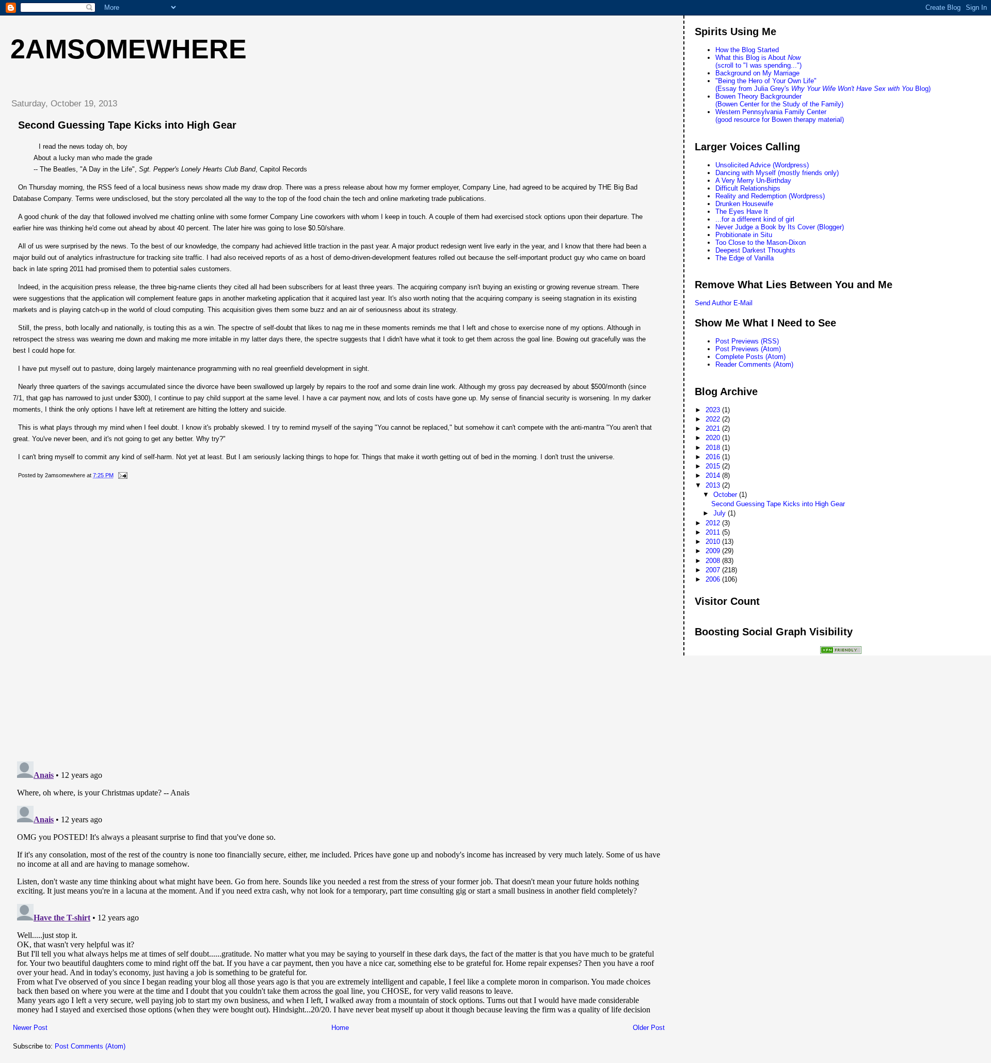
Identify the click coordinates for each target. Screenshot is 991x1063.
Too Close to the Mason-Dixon (760, 242)
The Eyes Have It (741, 211)
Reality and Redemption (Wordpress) (770, 196)
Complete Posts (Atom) (750, 357)
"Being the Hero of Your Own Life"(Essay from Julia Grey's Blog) (823, 84)
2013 (714, 485)
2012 (714, 523)
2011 (714, 532)
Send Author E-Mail (724, 303)
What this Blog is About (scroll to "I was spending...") (758, 61)
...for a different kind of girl (754, 219)
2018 (714, 447)
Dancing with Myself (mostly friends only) (777, 173)
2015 (714, 466)
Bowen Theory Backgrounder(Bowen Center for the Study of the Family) (779, 100)
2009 (714, 551)
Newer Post (30, 1027)
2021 (714, 428)
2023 (714, 410)
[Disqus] (339, 620)
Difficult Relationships (747, 188)
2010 (714, 541)
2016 (714, 457)
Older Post (649, 1027)
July (720, 513)
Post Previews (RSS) (747, 341)
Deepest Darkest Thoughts (755, 250)
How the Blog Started (747, 50)
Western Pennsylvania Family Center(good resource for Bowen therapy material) (779, 115)
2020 (714, 438)
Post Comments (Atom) (90, 1046)
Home (340, 1027)
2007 (714, 570)
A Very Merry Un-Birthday (753, 180)
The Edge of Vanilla (744, 258)
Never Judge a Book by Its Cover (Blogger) (779, 227)
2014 (714, 475)
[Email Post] (121, 475)
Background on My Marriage (757, 73)
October (726, 494)
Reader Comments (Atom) (754, 364)
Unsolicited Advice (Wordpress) (762, 165)
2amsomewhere (128, 49)
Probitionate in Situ (743, 235)
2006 (714, 579)
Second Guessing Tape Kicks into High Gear (127, 125)
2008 (714, 561)
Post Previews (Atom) (748, 349)
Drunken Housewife (744, 204)
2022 (714, 419)
